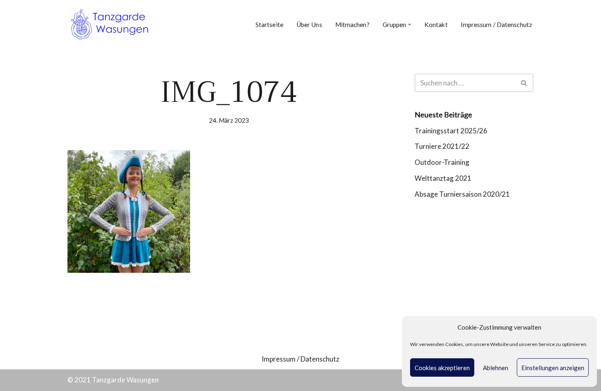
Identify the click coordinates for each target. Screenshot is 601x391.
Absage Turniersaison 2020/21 (462, 194)
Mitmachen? (352, 24)
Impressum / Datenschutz (496, 24)
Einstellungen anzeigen (552, 367)
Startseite (269, 24)
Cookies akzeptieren (442, 367)
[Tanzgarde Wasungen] (108, 24)
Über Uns (309, 24)
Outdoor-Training (442, 162)
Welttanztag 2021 (443, 178)
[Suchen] (524, 83)
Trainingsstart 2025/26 (451, 130)
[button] (409, 24)
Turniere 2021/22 (442, 146)
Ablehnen (495, 367)
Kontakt (436, 24)
